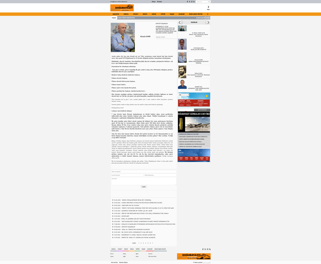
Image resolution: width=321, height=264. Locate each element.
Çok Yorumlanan (202, 110)
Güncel (126, 14)
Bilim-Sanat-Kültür (195, 14)
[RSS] (194, 1)
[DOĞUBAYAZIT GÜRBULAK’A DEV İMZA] (194, 122)
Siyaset (135, 14)
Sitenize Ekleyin (123, 262)
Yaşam (172, 14)
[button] (206, 17)
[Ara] (209, 2)
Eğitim (163, 14)
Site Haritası (114, 262)
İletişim (159, 1)
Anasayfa (116, 14)
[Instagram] (192, 1)
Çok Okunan (186, 110)
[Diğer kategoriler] (208, 14)
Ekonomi (181, 14)
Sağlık (154, 14)
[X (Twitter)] (189, 1)
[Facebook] (187, 1)
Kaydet (143, 187)
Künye (154, 1)
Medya (145, 14)
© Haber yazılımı (198, 262)
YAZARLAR (194, 22)
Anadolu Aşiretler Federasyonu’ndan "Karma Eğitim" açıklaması (136, 18)
